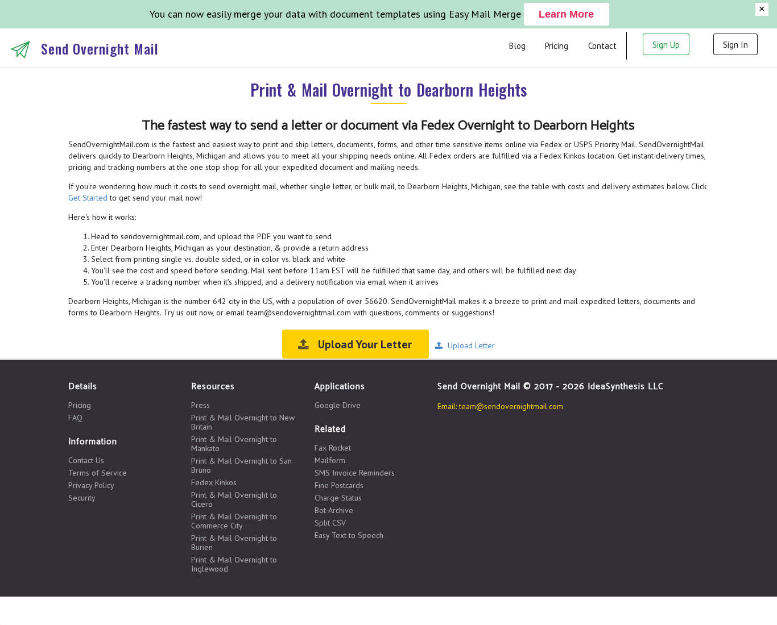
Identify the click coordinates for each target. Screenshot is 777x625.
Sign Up (666, 44)
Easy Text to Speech (349, 535)
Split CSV (330, 523)
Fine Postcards (339, 485)
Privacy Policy (91, 485)
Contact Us (86, 460)
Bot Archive (334, 510)
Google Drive (338, 405)
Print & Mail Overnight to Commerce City (234, 521)
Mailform (330, 460)
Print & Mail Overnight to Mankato (234, 443)
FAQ (75, 417)
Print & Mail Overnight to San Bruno (241, 465)
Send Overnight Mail (100, 48)
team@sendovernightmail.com (511, 406)
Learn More (566, 14)
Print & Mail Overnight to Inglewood (234, 564)
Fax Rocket (333, 448)
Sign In (735, 44)
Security (82, 497)
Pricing (556, 45)
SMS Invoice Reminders (355, 473)
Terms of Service (97, 473)
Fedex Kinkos (214, 482)
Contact (602, 45)
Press (200, 405)
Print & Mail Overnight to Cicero (234, 499)
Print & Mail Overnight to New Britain (243, 422)
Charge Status (338, 498)
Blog (517, 45)
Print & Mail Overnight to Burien (234, 542)
